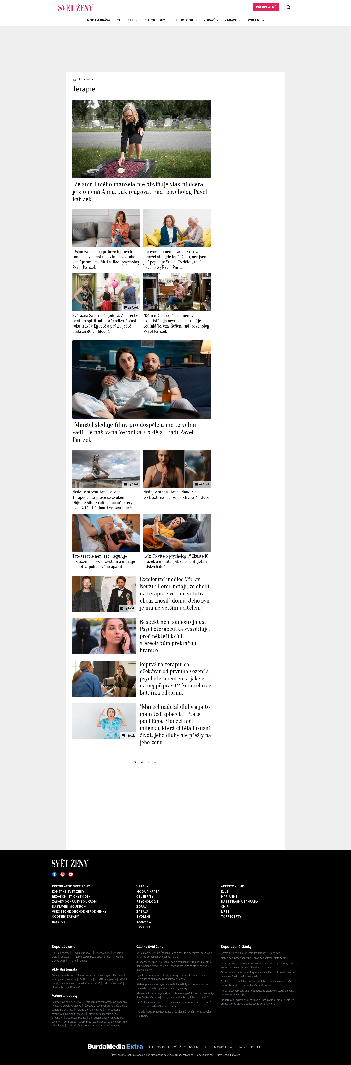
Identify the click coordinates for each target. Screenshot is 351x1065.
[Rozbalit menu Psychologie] (195, 20)
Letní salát (70, 1021)
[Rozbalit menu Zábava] (238, 20)
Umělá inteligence (106, 979)
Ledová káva (75, 1025)
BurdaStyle (219, 1047)
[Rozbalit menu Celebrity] (135, 20)
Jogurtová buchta (76, 1017)
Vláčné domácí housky (89, 1009)
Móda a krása (98, 20)
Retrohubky (154, 20)
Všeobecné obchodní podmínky (79, 911)
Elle (224, 891)
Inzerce (58, 921)
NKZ (205, 1047)
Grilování (85, 960)
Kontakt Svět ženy (68, 891)
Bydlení (253, 20)
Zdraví (209, 20)
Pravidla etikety (60, 953)
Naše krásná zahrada (239, 901)
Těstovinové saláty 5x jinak (67, 1002)
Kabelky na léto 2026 (88, 983)
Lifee (225, 911)
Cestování (66, 956)
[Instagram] (62, 874)
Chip (225, 906)
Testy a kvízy (103, 953)
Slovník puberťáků (82, 953)
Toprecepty (231, 916)
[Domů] (76, 7)
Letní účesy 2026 (112, 983)
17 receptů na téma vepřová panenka (106, 1002)
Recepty (143, 926)
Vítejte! (72, 960)
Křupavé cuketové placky (67, 1005)
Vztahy (142, 886)
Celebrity (125, 20)
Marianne (229, 896)
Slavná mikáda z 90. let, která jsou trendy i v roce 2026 (251, 953)
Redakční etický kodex (71, 896)
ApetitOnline (232, 886)
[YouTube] (70, 874)
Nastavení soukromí (69, 906)
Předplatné (266, 7)
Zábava (231, 20)
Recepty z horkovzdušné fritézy (102, 1025)
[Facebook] (54, 874)
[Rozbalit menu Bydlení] (262, 20)
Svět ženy (179, 1047)
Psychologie (183, 20)
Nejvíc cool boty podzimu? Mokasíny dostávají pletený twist (254, 958)
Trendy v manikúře (62, 975)
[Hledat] (288, 7)
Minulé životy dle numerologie (93, 975)
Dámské (194, 1047)
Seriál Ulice (86, 979)
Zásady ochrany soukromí (75, 901)
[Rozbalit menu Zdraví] (216, 20)
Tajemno (143, 921)
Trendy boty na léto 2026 (66, 987)
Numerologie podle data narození (94, 956)
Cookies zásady (65, 916)
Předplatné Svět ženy (71, 886)
